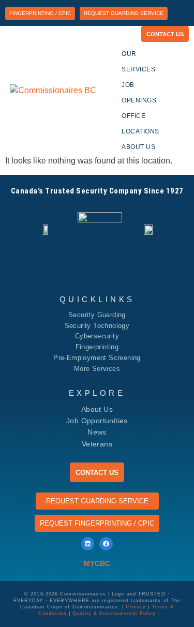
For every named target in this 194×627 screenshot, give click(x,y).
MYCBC (97, 563)
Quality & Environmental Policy (114, 613)
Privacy (136, 606)
